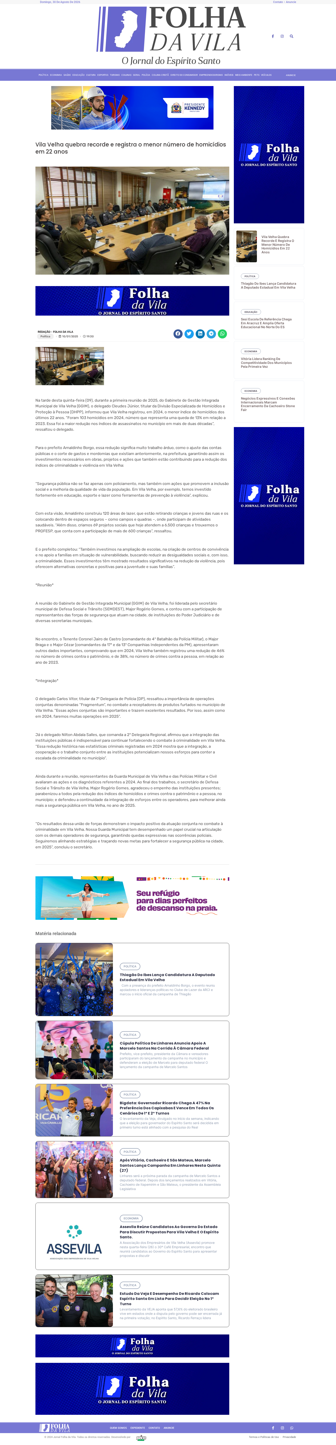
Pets (256, 75)
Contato (154, 1427)
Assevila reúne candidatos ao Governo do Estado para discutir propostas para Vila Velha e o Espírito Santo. (169, 1232)
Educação (78, 75)
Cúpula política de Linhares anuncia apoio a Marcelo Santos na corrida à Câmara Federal (164, 1046)
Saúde (67, 75)
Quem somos (118, 1427)
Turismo (115, 75)
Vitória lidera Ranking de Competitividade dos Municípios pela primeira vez (266, 362)
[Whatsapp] (291, 1428)
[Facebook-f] (272, 36)
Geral (136, 75)
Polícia (146, 75)
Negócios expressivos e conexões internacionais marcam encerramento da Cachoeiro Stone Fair (268, 404)
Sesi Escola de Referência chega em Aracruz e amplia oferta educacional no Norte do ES (266, 323)
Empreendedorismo (211, 75)
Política (43, 75)
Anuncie (169, 1427)
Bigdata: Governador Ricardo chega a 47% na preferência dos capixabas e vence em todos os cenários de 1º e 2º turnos (167, 1108)
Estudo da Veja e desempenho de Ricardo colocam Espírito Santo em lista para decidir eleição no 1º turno (169, 1299)
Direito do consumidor (184, 75)
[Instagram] (282, 36)
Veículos (266, 75)
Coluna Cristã (160, 75)
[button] (178, 334)
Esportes (102, 75)
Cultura (91, 75)
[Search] (291, 36)
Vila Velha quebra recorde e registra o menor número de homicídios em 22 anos (277, 244)
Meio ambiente (244, 75)
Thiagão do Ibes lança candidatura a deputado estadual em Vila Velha (167, 977)
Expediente (138, 1427)
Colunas (126, 75)
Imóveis (228, 75)
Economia (56, 75)
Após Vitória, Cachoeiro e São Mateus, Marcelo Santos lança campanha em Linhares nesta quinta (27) (170, 1165)
